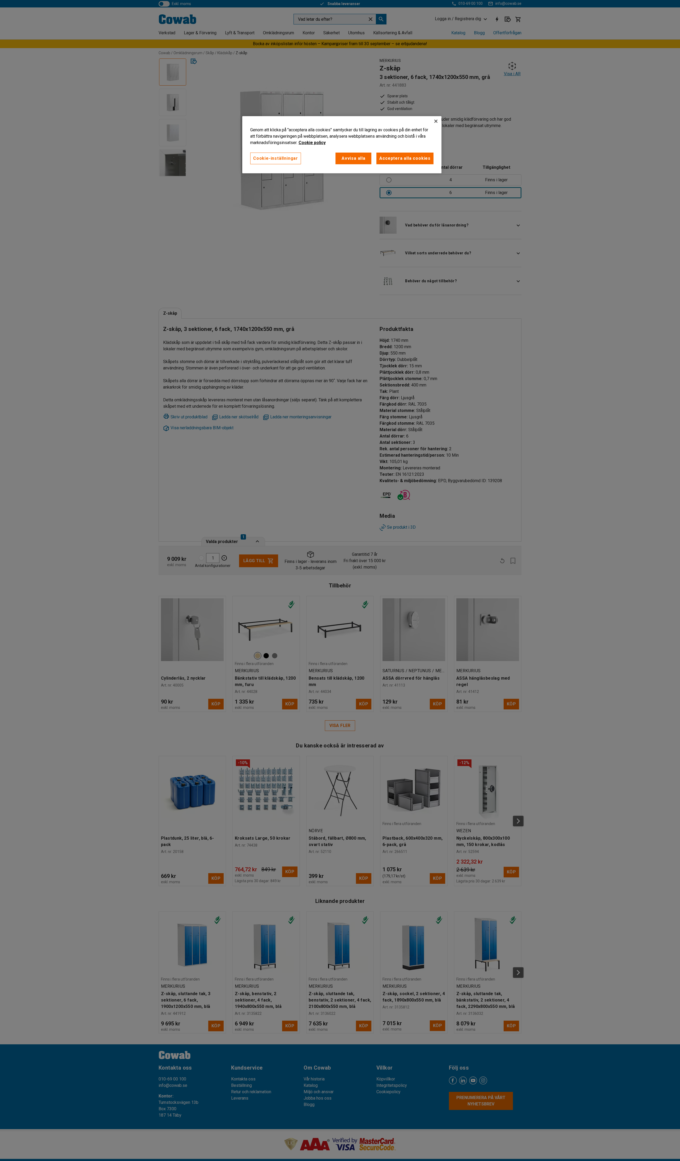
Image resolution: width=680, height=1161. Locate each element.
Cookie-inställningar (275, 158)
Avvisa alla (354, 158)
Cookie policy (312, 142)
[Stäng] (436, 121)
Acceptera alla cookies (405, 158)
